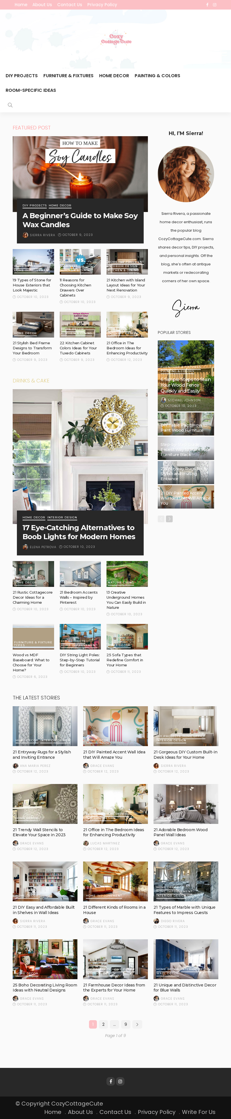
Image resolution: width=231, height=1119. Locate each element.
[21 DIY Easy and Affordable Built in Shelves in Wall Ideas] (45, 881)
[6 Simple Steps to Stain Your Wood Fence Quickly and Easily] (186, 375)
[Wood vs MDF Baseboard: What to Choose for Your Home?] (33, 637)
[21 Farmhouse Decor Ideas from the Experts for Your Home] (115, 959)
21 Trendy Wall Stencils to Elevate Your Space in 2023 (39, 832)
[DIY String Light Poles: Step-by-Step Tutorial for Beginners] (80, 637)
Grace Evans (102, 766)
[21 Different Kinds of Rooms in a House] (115, 881)
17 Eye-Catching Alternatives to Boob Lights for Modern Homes (79, 532)
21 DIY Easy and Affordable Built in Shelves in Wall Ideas (44, 910)
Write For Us (199, 1112)
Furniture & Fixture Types (33, 644)
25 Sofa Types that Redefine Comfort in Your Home (124, 660)
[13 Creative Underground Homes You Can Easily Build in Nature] (127, 574)
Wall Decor (167, 973)
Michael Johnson (184, 400)
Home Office (119, 329)
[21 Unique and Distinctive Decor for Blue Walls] (186, 959)
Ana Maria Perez (35, 766)
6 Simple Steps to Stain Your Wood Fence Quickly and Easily (186, 385)
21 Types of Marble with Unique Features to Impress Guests (185, 910)
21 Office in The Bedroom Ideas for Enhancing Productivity (126, 348)
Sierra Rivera (42, 235)
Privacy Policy (102, 5)
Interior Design (123, 266)
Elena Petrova (43, 547)
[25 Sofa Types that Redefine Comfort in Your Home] (127, 637)
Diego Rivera (173, 921)
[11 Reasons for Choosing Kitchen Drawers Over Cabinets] (80, 262)
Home (21, 5)
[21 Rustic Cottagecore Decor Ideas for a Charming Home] (33, 574)
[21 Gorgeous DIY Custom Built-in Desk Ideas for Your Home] (186, 726)
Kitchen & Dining (76, 270)
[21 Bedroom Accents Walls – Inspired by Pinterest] (80, 574)
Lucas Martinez (105, 843)
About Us (42, 5)
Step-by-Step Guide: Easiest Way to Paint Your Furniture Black (185, 449)
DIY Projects (22, 75)
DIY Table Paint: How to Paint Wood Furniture (184, 428)
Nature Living (121, 582)
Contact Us (69, 5)
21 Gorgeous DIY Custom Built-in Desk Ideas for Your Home (185, 754)
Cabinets (69, 266)
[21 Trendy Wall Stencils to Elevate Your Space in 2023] (45, 804)
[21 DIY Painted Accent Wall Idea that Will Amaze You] (115, 726)
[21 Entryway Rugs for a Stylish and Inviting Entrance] (45, 726)
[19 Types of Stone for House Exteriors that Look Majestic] (33, 262)
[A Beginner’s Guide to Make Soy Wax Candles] (80, 174)
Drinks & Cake (31, 380)
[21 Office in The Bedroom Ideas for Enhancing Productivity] (115, 804)
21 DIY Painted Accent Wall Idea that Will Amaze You (185, 498)
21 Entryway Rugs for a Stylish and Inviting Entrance (183, 473)
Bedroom (116, 325)
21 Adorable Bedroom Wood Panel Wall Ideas (181, 832)
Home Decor (114, 75)
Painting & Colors (157, 75)
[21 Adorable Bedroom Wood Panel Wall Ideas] (186, 804)
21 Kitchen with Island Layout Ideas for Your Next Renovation (125, 285)
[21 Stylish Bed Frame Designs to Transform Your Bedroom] (33, 325)
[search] (10, 105)
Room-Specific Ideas (31, 90)
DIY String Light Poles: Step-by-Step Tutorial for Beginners (80, 660)
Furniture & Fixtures (68, 75)
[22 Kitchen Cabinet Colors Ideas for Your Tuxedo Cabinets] (80, 325)
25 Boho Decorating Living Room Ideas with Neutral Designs (45, 988)
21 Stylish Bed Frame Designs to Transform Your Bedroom (32, 348)
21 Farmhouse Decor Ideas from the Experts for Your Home (114, 988)
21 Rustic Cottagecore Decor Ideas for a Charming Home (33, 597)
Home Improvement (32, 270)
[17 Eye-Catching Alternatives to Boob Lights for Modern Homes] (80, 456)
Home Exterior (28, 266)
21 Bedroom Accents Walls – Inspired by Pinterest (79, 597)
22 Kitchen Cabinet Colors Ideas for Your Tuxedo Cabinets (78, 348)
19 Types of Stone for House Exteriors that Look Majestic (32, 285)
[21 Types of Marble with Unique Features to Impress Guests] (186, 881)
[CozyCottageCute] (115, 39)
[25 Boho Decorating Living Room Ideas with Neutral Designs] (45, 959)
